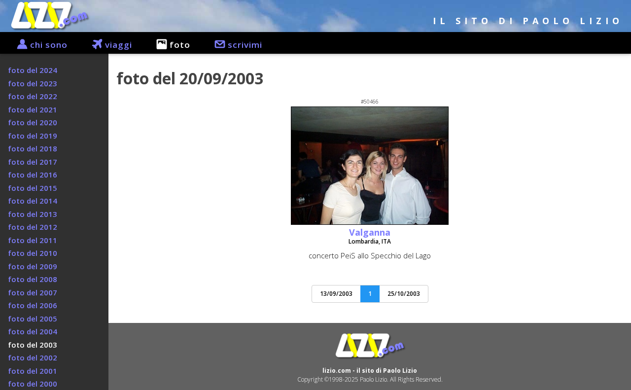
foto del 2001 (32, 371)
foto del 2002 (32, 357)
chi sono (48, 44)
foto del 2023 (32, 83)
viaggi (117, 44)
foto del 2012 (32, 227)
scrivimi (243, 44)
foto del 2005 (32, 318)
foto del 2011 (32, 240)
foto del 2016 (32, 174)
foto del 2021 (32, 109)
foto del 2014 (32, 201)
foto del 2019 (32, 136)
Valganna (369, 232)
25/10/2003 (403, 293)
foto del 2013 (32, 214)
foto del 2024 (32, 70)
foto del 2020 (32, 122)
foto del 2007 (32, 292)
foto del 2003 (32, 345)
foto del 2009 (32, 266)
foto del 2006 (32, 305)
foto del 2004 (32, 331)
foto (178, 44)
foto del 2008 (32, 279)
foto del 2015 (32, 188)
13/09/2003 (336, 293)
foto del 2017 (32, 162)
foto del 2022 (32, 96)
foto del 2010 (32, 253)
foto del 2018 (32, 148)
